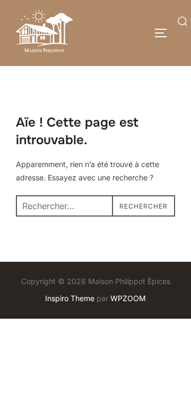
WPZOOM (128, 298)
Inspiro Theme (69, 298)
